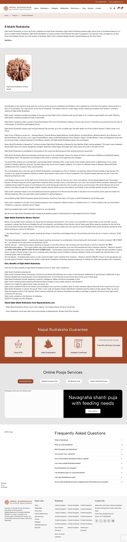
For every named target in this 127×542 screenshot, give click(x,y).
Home (6, 15)
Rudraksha (44, 8)
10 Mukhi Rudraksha (61, 516)
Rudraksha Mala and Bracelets (40, 526)
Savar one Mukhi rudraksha (60, 535)
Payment (91, 8)
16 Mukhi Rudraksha (60, 524)
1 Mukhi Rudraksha (60, 505)
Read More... (8, 40)
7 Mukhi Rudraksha (60, 513)
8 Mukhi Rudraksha (73, 513)
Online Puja (38, 511)
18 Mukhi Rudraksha (86, 524)
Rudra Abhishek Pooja (98, 381)
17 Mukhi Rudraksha (73, 524)
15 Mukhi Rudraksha (86, 520)
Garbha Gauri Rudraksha (84, 529)
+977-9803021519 (100, 2)
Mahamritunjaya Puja (50, 381)
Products (15, 15)
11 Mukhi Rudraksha (73, 516)
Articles (37, 519)
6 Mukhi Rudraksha (86, 509)
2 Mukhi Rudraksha (73, 505)
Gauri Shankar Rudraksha (59, 529)
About (36, 8)
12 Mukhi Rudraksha (86, 516)
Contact (98, 8)
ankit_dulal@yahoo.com (116, 2)
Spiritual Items (39, 516)
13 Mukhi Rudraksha (60, 520)
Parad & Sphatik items (41, 513)
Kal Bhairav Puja (74, 381)
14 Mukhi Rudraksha (73, 520)
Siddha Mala (64, 8)
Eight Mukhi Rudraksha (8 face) (17, 87)
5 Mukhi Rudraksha (73, 509)
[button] (20, 80)
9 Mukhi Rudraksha (86, 513)
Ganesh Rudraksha (73, 527)
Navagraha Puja (25, 381)
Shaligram (55, 8)
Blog (84, 8)
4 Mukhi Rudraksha (60, 509)
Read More (8, 520)
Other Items (74, 8)
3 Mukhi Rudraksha (86, 505)
